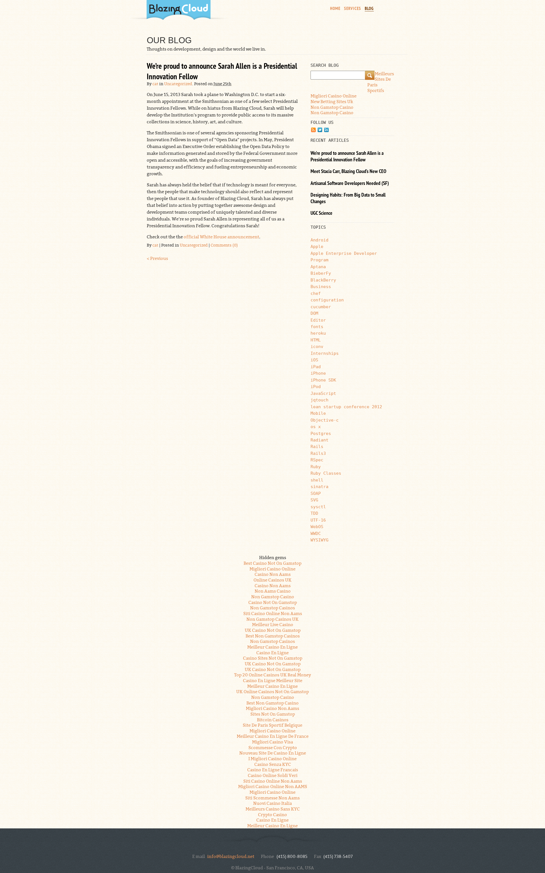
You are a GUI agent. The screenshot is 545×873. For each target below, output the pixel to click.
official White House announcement (221, 236)
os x (316, 426)
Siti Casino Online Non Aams (272, 613)
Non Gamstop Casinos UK (272, 619)
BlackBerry (323, 280)
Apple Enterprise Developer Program (344, 256)
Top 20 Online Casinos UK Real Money (272, 674)
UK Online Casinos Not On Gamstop (272, 691)
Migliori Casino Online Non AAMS (272, 786)
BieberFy (321, 273)
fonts (317, 326)
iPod (316, 386)
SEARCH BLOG (325, 65)
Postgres (321, 433)
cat (155, 83)
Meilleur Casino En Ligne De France (273, 736)
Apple (317, 246)
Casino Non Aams (273, 574)
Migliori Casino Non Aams (272, 708)
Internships (325, 353)
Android (319, 239)
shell (317, 480)
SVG (314, 499)
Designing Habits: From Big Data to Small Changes (348, 198)
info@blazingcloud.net (230, 856)
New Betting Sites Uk (332, 101)
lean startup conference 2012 (346, 406)
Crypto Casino (272, 814)
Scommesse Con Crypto (272, 747)
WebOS (317, 526)
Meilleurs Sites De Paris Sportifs (380, 81)
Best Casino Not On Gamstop (272, 563)
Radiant (319, 439)
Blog (369, 8)
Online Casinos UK (272, 579)
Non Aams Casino (273, 590)
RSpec (317, 459)
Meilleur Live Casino (272, 624)
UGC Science (321, 214)
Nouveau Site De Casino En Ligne (272, 752)
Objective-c (325, 420)
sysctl (318, 506)
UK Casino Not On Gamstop (273, 630)
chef (316, 293)
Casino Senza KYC (272, 764)
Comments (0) (224, 245)
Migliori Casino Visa (272, 741)
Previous (157, 258)
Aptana (318, 266)
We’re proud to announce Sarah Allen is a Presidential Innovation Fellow (222, 72)
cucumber (321, 306)
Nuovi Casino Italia (272, 803)
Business (321, 286)
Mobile (318, 413)
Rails (317, 446)
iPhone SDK (323, 380)
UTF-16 (318, 520)
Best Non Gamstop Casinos (273, 635)
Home (335, 8)
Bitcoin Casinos (272, 719)
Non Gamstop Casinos (272, 607)
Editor (318, 320)
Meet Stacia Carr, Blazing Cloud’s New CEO (348, 172)
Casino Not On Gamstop (272, 602)
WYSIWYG (319, 539)
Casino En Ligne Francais (272, 769)
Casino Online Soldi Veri (272, 775)
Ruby (316, 466)
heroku (318, 333)
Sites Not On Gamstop (272, 714)
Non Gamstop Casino (332, 107)
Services (352, 8)
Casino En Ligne (272, 652)
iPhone (318, 373)
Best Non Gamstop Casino (272, 702)
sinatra (319, 486)
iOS (314, 359)
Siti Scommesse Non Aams (272, 797)
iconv (317, 346)
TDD (314, 513)
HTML (316, 339)
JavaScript (323, 393)
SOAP (316, 493)
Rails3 (318, 453)
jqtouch (319, 399)
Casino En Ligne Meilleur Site (272, 680)
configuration (327, 299)
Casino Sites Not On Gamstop (272, 658)
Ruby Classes (326, 473)
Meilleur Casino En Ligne (272, 646)
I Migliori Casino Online (272, 758)
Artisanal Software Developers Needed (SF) (350, 184)
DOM (314, 313)
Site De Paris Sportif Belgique (272, 725)
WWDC (316, 533)
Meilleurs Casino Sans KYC (273, 808)
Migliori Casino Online (334, 95)
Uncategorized (178, 83)
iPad (316, 366)
